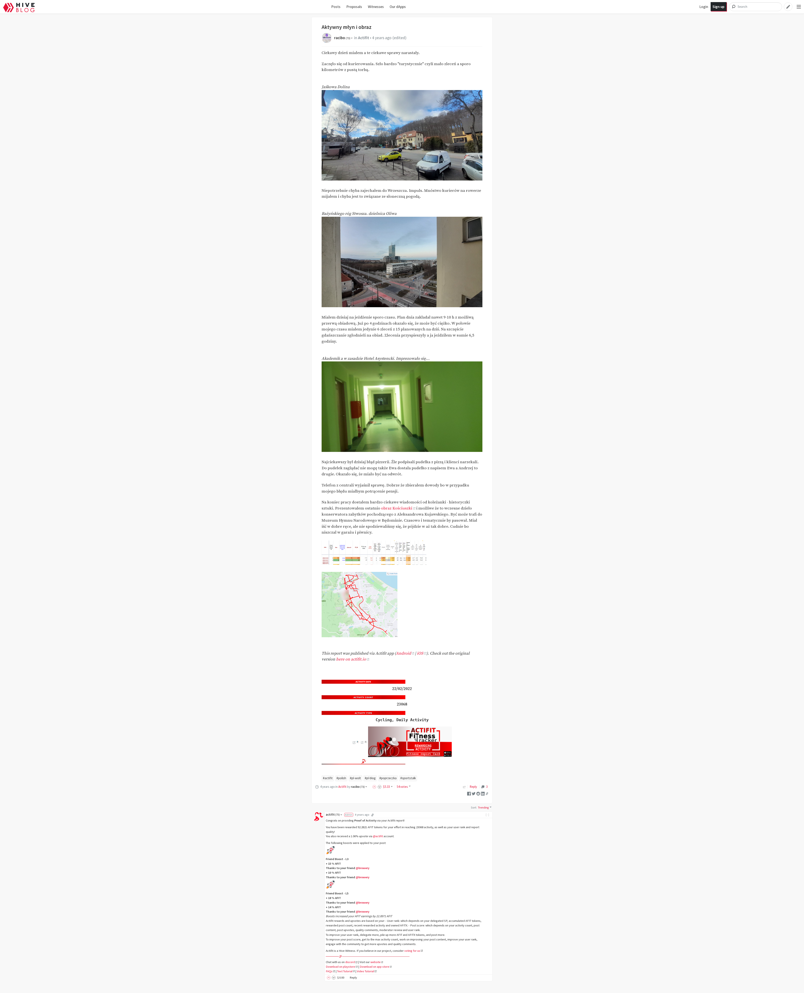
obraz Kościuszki (396, 508)
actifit (333, 814)
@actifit (378, 836)
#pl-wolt (355, 778)
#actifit (328, 778)
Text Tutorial (344, 971)
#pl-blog (370, 778)
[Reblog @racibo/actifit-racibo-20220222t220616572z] (464, 787)
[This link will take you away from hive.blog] (353, 742)
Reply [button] (353, 977)
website (375, 962)
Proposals (354, 6)
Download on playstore (340, 966)
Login (703, 6)
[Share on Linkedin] (483, 793)
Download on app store (374, 966)
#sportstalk (408, 778)
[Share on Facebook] (469, 793)
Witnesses (376, 6)
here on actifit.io (351, 659)
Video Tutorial (365, 971)
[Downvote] (379, 787)
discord (350, 962)
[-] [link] (488, 814)
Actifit (363, 37)
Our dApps (398, 6)
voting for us (412, 951)
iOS (420, 653)
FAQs (329, 971)
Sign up (718, 6)
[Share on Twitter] (473, 793)
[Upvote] (375, 787)
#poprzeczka (388, 778)
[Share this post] (487, 794)
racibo (342, 37)
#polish (341, 778)
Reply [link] (473, 787)
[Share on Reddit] (478, 793)
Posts (335, 6)
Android (403, 653)
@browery (362, 868)
